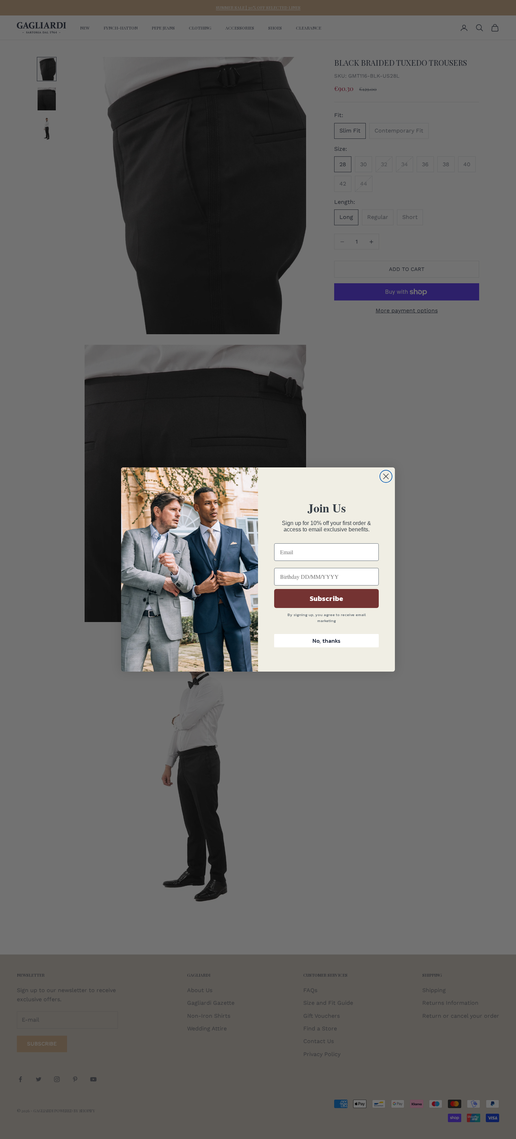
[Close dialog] (386, 476)
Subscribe (326, 598)
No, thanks (326, 640)
